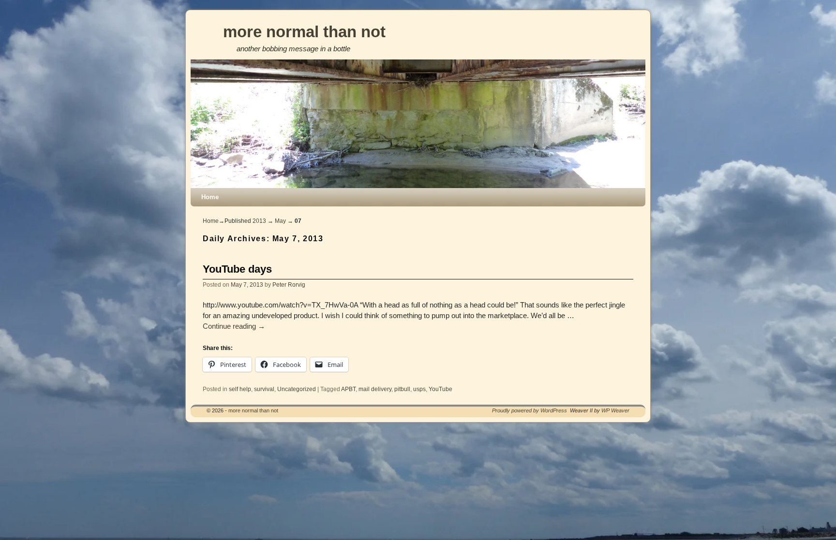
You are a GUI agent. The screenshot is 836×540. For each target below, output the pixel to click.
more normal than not (304, 32)
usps (419, 389)
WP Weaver (615, 410)
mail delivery (374, 389)
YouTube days (237, 269)
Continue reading (234, 326)
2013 (259, 221)
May (280, 221)
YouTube (440, 389)
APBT (348, 389)
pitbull (402, 389)
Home (210, 197)
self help (240, 389)
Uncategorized (296, 389)
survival (264, 389)
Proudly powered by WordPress (529, 410)
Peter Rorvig (288, 284)
